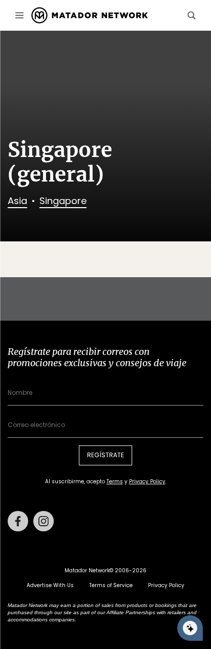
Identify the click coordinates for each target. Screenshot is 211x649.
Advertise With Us (50, 585)
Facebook (18, 521)
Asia (17, 200)
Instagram (43, 521)
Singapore (63, 200)
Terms (115, 481)
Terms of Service (111, 585)
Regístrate (105, 455)
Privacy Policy (147, 481)
